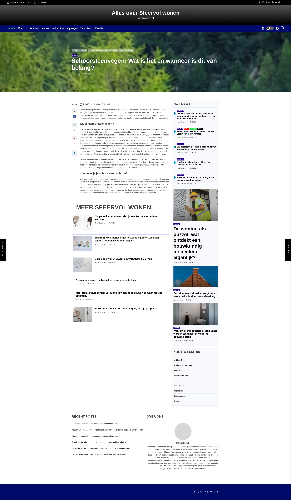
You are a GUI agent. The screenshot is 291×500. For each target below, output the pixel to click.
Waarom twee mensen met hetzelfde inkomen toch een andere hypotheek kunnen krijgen (127, 239)
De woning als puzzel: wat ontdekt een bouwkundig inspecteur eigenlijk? (101, 448)
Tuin (82, 28)
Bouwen (34, 28)
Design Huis (178, 401)
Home (10, 28)
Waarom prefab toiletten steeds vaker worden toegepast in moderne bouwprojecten (195, 333)
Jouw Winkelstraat (180, 375)
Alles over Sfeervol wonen (145, 13)
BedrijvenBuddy (179, 360)
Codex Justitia (179, 396)
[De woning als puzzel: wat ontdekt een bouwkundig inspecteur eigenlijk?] (195, 205)
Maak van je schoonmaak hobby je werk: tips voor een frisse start (196, 178)
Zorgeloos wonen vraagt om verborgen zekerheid (124, 259)
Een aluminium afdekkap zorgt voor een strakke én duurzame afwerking (194, 295)
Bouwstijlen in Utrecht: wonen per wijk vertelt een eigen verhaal (195, 132)
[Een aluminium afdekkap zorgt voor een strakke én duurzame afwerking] (195, 276)
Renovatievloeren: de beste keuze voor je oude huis (106, 280)
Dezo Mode (178, 391)
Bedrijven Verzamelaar (182, 365)
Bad (89, 28)
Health (54, 28)
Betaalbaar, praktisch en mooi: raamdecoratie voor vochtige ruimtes (99, 442)
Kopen (186, 128)
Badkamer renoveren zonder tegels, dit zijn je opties (125, 308)
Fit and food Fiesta (180, 381)
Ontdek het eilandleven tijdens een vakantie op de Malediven (194, 163)
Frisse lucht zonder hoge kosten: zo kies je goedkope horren (96, 436)
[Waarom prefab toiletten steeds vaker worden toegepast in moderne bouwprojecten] (195, 314)
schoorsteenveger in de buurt (131, 187)
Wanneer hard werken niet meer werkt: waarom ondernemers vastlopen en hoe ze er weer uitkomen (196, 116)
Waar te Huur (178, 370)
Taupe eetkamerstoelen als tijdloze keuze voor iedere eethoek (96, 424)
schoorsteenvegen (158, 129)
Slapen (45, 28)
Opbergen (72, 28)
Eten (62, 28)
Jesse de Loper (76, 74)
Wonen (21, 28)
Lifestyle (98, 28)
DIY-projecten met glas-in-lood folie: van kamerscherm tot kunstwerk (196, 148)
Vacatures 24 (178, 386)
